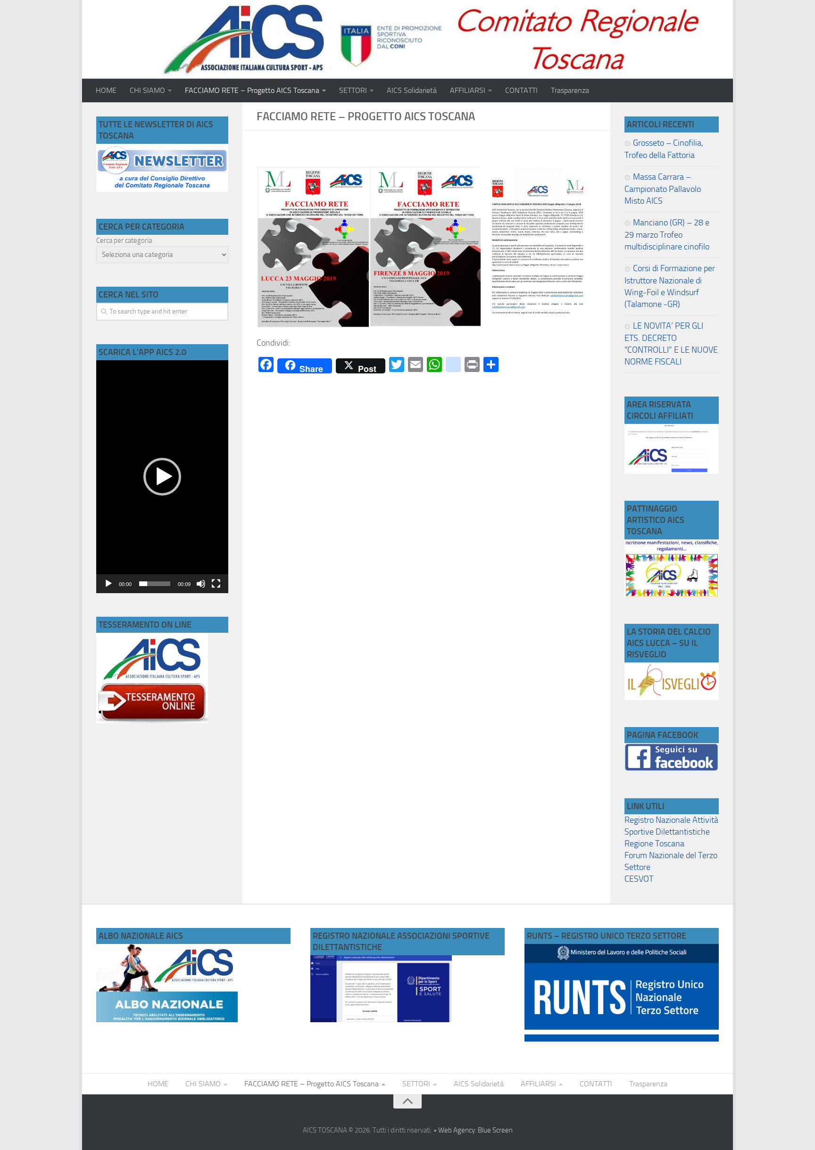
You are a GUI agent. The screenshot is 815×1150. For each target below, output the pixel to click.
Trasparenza (570, 90)
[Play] (108, 583)
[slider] (154, 583)
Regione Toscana (654, 843)
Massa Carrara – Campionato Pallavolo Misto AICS (662, 189)
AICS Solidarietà (412, 90)
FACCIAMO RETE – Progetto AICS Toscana (252, 90)
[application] (162, 476)
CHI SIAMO (147, 90)
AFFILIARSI (467, 90)
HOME (106, 90)
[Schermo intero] (216, 583)
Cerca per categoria (124, 240)
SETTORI (353, 90)
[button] (162, 477)
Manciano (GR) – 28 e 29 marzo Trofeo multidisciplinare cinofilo (666, 234)
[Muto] (201, 583)
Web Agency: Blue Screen (475, 1130)
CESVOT (638, 879)
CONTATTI (521, 90)
